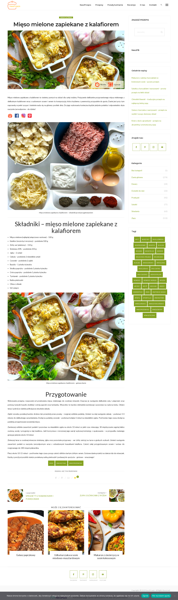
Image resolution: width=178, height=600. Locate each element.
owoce (137, 280)
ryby (137, 286)
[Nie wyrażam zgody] (174, 595)
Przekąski (135, 198)
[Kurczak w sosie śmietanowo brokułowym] (111, 532)
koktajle (150, 251)
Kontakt (153, 5)
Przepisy (99, 5)
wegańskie (141, 304)
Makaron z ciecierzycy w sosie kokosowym (71, 557)
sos (51, 463)
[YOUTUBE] (103, 574)
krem (160, 251)
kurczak (159, 257)
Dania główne (66, 17)
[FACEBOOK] (73, 574)
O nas (142, 5)
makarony (149, 263)
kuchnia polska (144, 257)
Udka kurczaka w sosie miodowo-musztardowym (30, 557)
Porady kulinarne (115, 5)
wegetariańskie (157, 304)
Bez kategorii (137, 170)
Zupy (134, 218)
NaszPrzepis (85, 5)
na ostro (156, 268)
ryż (145, 286)
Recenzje (131, 5)
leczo (137, 263)
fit (137, 239)
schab (154, 286)
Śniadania (135, 211)
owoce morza (151, 280)
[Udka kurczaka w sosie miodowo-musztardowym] (31, 532)
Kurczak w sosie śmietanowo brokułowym (111, 557)
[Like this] (75, 478)
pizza (163, 280)
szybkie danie (160, 292)
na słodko (143, 274)
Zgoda (145, 596)
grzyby (146, 239)
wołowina (157, 309)
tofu (138, 298)
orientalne (156, 274)
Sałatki (134, 204)
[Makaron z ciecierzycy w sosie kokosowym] (71, 532)
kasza (139, 251)
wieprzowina (76, 463)
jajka (161, 245)
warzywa (62, 463)
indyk (152, 245)
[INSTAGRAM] (93, 574)
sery (163, 286)
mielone (161, 263)
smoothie (138, 292)
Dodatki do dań (138, 191)
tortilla (147, 298)
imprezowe (141, 245)
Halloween (159, 239)
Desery (134, 184)
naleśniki (144, 268)
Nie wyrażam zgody (161, 596)
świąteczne (150, 315)
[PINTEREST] (83, 574)
